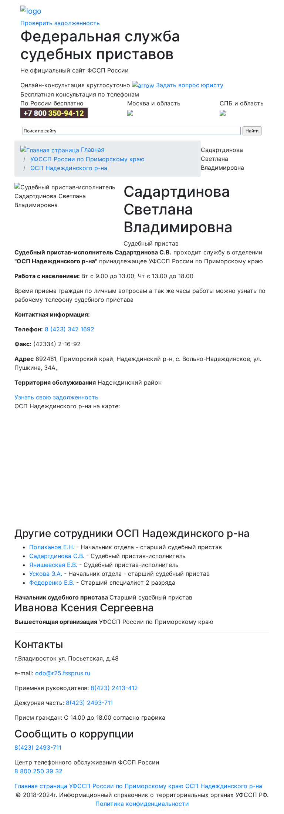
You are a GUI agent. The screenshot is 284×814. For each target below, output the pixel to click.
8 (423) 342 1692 (69, 329)
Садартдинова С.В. (56, 556)
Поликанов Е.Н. (51, 547)
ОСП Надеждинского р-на (68, 168)
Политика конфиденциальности (142, 803)
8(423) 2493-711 (89, 702)
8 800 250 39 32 (38, 771)
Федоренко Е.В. (51, 582)
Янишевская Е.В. (53, 564)
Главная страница (40, 786)
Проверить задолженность (60, 23)
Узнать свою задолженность (56, 397)
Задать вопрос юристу (188, 85)
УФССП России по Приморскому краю (87, 159)
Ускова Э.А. (45, 573)
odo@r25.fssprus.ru (62, 673)
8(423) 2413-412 (114, 688)
